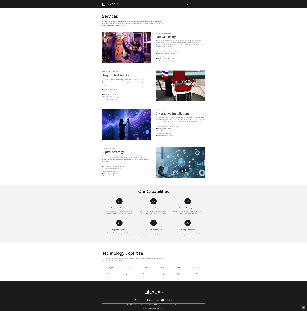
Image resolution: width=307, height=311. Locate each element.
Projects (188, 4)
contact (203, 4)
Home (181, 4)
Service (195, 4)
